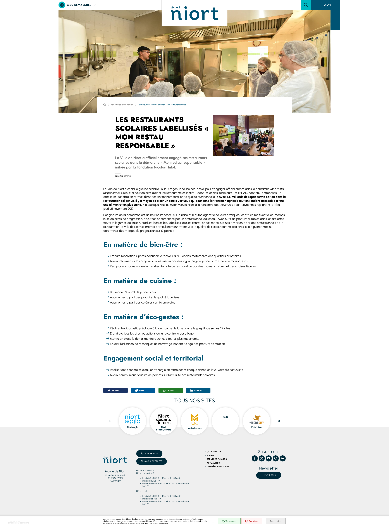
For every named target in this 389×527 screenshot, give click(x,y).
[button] (306, 5)
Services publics (217, 459)
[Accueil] (104, 105)
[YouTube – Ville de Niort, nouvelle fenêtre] (269, 458)
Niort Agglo (132, 427)
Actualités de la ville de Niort (122, 105)
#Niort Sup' (256, 427)
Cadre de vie (214, 452)
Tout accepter (231, 521)
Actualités (213, 463)
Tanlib (226, 417)
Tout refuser (253, 521)
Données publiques (218, 466)
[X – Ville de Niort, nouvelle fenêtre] (262, 458)
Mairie (210, 455)
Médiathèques (194, 428)
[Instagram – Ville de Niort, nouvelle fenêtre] (276, 458)
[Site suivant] (279, 421)
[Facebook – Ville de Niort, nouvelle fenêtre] (255, 458)
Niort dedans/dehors (163, 428)
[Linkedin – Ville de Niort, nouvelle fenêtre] (283, 458)
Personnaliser (276, 521)
